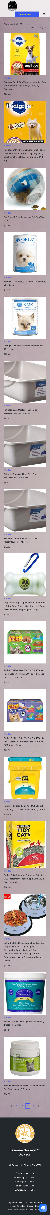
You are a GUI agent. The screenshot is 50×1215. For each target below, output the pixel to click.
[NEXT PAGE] (38, 1106)
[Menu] (44, 14)
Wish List (7, 78)
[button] (27, 14)
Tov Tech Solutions (33, 1209)
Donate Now (25, 75)
